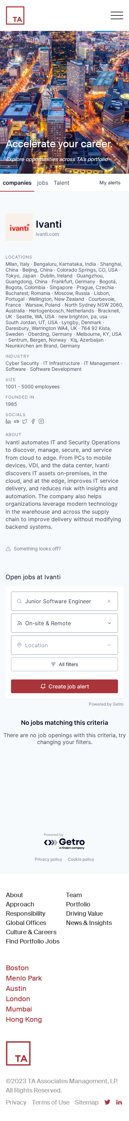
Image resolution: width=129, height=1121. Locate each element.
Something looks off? (37, 548)
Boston (17, 967)
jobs (42, 182)
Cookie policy (81, 859)
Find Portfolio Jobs (33, 941)
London (18, 998)
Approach (20, 904)
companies (17, 182)
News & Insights (89, 923)
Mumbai (19, 1009)
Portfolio (78, 904)
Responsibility (25, 914)
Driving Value (84, 914)
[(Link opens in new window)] (107, 1103)
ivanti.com (47, 234)
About (14, 895)
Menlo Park (24, 978)
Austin (16, 988)
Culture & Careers (31, 932)
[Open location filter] (109, 645)
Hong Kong (24, 1019)
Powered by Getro (106, 704)
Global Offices (26, 923)
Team (74, 895)
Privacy (16, 1102)
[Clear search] (109, 601)
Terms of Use (50, 1102)
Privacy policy (48, 859)
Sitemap (87, 1102)
